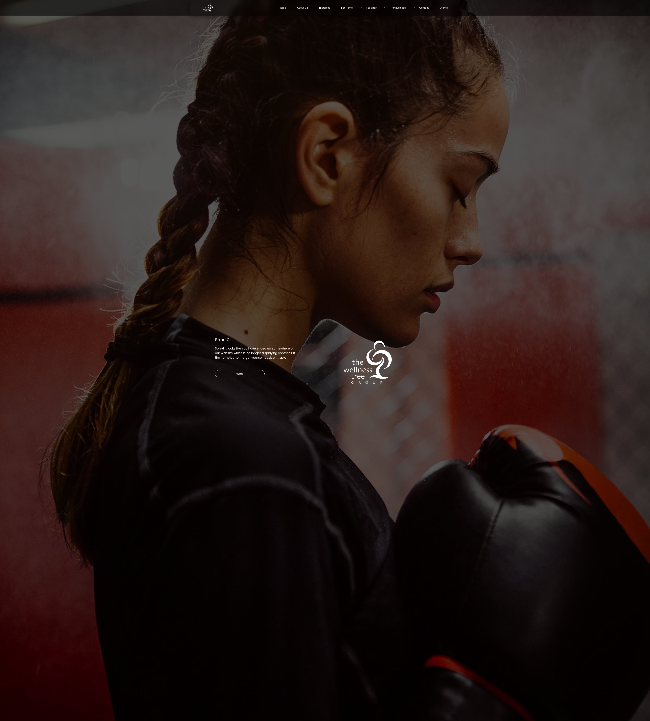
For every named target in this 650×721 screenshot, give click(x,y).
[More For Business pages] (414, 8)
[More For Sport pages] (385, 8)
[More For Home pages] (361, 8)
